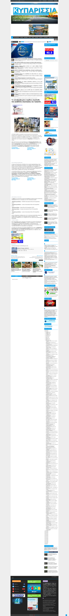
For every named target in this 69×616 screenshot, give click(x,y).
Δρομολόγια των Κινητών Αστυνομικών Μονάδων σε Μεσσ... (51, 394)
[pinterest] (18, 1)
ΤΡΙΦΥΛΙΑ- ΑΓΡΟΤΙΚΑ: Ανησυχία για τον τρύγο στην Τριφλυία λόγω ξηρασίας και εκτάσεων (16, 269)
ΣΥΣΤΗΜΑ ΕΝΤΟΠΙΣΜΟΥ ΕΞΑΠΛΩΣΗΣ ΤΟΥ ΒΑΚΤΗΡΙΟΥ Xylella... (51, 524)
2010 (46, 542)
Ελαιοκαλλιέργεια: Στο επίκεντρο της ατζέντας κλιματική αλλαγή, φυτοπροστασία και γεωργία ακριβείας (37, 270)
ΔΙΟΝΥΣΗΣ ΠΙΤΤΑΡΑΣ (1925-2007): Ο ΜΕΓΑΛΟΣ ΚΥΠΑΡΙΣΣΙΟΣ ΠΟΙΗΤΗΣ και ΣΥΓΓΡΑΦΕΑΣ (50, 179)
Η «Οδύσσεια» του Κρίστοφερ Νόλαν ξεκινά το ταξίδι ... (51, 514)
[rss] (22, 1)
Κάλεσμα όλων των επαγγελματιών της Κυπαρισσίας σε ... (51, 427)
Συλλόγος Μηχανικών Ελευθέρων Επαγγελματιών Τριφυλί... (50, 365)
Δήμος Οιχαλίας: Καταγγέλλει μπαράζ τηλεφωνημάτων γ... (50, 508)
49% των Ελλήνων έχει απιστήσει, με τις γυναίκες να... (51, 505)
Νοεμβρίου (47, 332)
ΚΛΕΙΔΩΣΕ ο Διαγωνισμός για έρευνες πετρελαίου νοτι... (51, 507)
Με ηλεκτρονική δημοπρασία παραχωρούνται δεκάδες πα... (51, 345)
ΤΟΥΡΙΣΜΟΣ (46, 37)
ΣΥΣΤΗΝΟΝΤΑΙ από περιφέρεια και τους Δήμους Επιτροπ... (51, 366)
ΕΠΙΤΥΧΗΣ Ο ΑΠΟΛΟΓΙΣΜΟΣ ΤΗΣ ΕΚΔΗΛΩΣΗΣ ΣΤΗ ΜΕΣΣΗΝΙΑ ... (50, 446)
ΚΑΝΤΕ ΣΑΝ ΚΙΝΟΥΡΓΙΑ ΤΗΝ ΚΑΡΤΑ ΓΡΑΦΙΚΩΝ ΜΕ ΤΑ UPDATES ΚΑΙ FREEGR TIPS (50, 276)
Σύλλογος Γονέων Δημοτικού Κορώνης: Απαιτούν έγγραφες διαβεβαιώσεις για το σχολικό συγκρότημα (50, 316)
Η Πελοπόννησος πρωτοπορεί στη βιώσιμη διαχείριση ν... (51, 422)
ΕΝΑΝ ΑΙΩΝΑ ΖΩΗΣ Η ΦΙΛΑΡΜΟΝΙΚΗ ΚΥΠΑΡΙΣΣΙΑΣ (49, 182)
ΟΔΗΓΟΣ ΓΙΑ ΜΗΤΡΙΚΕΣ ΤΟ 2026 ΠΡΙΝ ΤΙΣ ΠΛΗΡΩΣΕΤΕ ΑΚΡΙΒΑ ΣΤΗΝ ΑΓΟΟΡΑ (50, 283)
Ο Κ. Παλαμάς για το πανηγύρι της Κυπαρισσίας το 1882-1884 (50, 195)
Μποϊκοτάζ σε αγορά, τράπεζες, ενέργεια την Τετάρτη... (51, 459)
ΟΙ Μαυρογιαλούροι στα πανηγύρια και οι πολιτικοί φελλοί (51, 236)
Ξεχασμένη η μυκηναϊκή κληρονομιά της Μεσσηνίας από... (51, 434)
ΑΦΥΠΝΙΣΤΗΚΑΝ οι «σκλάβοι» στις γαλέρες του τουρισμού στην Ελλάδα (50, 252)
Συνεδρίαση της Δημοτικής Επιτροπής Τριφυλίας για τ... (50, 461)
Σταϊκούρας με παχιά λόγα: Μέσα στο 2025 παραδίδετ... (51, 493)
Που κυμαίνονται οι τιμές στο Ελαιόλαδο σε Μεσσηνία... (51, 504)
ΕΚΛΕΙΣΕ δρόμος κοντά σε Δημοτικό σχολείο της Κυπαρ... (51, 481)
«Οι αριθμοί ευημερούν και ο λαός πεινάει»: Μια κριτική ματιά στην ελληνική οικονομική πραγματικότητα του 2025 (50, 164)
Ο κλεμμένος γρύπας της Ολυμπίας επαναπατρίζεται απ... (50, 425)
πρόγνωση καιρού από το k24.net (50, 155)
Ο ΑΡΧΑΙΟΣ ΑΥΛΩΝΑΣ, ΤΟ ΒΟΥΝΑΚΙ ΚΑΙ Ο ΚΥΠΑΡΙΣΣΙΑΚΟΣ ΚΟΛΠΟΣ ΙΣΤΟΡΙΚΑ (49, 190)
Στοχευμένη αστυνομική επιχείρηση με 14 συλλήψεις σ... (51, 449)
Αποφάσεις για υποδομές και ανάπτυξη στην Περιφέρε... (51, 517)
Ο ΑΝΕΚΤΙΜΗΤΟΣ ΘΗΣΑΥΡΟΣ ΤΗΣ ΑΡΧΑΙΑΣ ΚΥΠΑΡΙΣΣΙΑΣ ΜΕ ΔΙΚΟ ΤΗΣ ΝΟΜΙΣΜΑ (50, 194)
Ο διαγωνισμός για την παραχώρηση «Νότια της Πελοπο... (51, 400)
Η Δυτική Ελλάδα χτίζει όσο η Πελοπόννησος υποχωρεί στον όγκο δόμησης (52, 554)
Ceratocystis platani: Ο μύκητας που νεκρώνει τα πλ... (51, 515)
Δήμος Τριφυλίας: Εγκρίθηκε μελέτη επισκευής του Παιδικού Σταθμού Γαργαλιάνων (27, 62)
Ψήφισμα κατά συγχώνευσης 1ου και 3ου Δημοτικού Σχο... (51, 368)
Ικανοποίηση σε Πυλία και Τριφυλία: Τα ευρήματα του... (51, 462)
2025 (46, 331)
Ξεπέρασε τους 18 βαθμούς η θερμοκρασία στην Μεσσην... (51, 452)
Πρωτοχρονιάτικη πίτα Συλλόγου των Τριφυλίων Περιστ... (51, 412)
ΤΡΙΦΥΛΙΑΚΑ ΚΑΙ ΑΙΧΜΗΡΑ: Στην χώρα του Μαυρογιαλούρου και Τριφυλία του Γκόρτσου (50, 238)
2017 (46, 536)
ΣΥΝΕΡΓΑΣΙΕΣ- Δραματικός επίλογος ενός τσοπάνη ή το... (51, 450)
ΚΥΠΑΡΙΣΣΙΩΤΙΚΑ (50, 0)
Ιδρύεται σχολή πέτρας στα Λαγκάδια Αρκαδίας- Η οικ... (50, 403)
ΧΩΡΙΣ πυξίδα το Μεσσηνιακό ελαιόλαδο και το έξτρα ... (51, 431)
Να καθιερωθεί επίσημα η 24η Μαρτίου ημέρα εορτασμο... (52, 498)
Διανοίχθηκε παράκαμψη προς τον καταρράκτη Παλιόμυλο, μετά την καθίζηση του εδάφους (50, 313)
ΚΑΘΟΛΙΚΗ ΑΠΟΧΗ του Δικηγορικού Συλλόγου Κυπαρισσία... (50, 430)
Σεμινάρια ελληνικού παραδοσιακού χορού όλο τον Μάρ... (51, 455)
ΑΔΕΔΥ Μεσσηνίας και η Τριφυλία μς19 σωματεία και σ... (51, 474)
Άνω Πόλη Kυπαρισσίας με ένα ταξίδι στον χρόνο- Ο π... (51, 486)
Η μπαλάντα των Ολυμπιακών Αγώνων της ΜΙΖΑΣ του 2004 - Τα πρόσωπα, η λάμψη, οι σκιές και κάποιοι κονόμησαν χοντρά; (50, 263)
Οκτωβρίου (47, 333)
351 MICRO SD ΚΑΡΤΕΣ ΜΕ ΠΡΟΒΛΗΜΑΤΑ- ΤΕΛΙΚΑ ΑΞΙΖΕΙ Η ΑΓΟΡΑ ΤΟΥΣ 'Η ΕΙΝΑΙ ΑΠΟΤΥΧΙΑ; (51, 281)
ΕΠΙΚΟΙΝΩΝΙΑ (45, 0)
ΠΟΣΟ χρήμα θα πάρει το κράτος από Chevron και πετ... (52, 372)
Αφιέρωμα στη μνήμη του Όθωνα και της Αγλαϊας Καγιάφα (50, 186)
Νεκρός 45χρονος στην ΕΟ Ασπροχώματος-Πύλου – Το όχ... (51, 440)
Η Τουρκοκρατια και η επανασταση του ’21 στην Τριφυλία (50, 189)
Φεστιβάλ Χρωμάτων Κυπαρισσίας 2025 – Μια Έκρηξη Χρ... (52, 436)
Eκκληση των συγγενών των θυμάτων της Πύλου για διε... (51, 479)
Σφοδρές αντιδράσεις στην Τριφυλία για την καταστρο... (51, 511)
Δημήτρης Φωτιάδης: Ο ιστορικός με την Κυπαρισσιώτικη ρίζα (49, 176)
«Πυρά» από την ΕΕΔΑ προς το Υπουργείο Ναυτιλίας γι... (51, 421)
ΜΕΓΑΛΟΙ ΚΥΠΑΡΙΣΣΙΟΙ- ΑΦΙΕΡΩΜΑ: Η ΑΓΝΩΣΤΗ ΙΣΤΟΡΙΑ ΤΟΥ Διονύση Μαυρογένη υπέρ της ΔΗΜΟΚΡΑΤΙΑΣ (50, 170)
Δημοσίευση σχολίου (15, 279)
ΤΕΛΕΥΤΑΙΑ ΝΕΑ (46, 552)
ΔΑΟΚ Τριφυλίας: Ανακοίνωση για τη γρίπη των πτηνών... (51, 419)
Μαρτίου (47, 339)
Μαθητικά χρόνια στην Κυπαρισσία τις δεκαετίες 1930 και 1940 (50, 185)
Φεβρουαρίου (48, 340)
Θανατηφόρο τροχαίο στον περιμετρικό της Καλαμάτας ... (51, 520)
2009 (46, 543)
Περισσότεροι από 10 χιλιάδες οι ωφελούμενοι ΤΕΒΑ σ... (50, 378)
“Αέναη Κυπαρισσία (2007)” (47, 184)
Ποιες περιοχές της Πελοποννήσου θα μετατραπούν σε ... (51, 384)
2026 (46, 330)
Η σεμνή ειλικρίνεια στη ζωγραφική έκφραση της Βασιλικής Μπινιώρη (50, 180)
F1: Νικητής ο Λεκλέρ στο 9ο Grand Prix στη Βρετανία (50, 247)
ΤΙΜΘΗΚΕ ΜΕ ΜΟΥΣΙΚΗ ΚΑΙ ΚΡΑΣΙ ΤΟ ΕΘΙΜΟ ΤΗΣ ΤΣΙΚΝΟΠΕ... (52, 439)
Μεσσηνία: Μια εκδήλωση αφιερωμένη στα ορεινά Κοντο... (51, 453)
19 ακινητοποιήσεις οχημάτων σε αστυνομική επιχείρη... (51, 410)
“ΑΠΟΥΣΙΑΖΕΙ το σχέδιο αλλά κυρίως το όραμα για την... (52, 480)
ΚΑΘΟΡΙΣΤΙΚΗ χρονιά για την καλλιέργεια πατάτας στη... (51, 385)
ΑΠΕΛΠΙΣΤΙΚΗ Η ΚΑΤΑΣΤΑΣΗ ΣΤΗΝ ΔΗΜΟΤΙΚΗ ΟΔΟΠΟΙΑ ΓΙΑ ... (50, 424)
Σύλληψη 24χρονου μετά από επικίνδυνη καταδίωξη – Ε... (51, 408)
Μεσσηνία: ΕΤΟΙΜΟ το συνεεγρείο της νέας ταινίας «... (51, 489)
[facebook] (15, 1)
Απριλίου (47, 338)
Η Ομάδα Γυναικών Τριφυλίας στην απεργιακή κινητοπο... (52, 391)
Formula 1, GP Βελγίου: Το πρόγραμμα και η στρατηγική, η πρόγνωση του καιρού (50, 245)
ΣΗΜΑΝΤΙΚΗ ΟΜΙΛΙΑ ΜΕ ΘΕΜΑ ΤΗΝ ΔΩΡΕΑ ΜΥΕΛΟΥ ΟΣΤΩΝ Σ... (51, 388)
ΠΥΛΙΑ (30, 37)
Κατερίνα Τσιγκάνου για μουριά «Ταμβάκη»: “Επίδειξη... (51, 501)
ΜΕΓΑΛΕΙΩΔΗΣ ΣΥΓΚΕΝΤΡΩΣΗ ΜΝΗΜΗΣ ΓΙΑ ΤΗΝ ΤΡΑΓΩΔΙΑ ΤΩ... (52, 344)
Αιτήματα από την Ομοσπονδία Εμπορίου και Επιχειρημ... (51, 363)
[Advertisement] (56, 68)
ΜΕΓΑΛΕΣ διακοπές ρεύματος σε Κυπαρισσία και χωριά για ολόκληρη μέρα (50, 161)
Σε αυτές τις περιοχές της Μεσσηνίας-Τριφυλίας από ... (50, 477)
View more (41, 260)
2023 (46, 531)
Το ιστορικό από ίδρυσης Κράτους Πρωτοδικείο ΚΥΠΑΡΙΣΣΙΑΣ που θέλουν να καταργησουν (50, 200)
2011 (46, 541)
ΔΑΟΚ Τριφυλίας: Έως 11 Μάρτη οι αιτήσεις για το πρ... (51, 362)
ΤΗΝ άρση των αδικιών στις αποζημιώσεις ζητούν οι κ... (51, 348)
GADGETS (41, 37)
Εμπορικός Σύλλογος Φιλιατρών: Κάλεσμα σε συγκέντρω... (51, 350)
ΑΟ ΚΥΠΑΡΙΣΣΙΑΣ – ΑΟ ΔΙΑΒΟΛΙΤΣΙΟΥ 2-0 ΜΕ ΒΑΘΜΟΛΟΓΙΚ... (52, 476)
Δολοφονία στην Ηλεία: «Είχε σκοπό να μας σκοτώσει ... (51, 496)
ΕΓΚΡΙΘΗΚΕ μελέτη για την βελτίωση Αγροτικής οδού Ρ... (50, 521)
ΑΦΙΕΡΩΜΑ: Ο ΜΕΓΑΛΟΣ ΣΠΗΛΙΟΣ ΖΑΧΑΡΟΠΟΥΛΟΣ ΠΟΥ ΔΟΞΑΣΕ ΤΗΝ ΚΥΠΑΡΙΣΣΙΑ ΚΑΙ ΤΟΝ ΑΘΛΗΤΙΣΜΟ (50, 172)
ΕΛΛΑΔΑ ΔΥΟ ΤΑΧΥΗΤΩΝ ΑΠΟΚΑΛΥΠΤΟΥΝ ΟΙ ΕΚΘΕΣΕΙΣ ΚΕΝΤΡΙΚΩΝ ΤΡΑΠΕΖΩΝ (50, 256)
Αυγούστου (47, 335)
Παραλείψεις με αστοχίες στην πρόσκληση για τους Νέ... (52, 492)
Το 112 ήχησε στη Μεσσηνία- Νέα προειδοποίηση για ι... (50, 490)
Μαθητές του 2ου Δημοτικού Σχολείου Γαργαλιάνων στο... (51, 467)
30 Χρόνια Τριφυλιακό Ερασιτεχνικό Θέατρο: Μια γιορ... (51, 396)
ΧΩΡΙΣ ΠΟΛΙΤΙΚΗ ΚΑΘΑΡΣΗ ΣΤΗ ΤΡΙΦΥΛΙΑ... (50, 234)
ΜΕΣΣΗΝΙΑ (55, 0)
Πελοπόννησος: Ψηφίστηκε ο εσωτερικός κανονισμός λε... (51, 375)
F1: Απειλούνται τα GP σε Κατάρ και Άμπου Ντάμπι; (51, 246)
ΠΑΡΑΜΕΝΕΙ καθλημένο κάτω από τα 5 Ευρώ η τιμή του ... (52, 397)
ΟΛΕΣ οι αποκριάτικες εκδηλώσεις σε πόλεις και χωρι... (51, 353)
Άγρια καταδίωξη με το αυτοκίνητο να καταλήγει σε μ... (50, 416)
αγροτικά (13, 262)
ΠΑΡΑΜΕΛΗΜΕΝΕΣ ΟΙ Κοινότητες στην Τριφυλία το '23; (51, 235)
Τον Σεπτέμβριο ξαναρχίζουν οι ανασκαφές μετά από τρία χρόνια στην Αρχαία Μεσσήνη (50, 311)
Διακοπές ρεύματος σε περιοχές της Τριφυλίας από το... (52, 470)
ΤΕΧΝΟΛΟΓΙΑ (51, 37)
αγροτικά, (21, 103)
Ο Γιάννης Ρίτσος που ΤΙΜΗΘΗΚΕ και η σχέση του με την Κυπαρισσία (50, 178)
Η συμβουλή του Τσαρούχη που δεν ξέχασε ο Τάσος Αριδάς (50, 198)
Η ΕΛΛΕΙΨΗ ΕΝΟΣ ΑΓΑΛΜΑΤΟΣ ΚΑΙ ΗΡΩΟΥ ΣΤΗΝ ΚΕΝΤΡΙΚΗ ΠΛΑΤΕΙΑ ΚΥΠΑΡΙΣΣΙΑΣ (50, 188)
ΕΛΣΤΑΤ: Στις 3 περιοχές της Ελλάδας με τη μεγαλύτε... (51, 468)
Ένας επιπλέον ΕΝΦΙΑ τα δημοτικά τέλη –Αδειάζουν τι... (51, 413)
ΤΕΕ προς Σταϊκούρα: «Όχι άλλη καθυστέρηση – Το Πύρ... (52, 495)
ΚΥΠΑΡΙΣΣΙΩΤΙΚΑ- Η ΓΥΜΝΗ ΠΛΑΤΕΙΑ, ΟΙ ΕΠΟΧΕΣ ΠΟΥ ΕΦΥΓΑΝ (50, 196)
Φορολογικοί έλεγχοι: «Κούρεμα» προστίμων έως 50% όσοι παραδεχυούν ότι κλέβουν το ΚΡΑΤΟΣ (50, 254)
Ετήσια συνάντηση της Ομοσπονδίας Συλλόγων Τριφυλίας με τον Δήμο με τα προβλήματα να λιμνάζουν (44, 41)
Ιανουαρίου (47, 530)
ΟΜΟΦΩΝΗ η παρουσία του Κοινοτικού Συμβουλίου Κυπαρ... (51, 376)
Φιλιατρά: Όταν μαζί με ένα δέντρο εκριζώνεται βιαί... (52, 445)
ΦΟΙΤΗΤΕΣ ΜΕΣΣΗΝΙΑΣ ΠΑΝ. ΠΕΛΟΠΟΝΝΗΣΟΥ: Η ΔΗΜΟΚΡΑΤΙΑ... (51, 356)
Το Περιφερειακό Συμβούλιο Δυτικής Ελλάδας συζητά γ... (52, 379)
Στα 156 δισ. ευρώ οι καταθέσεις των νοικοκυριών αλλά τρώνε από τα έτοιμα (50, 259)
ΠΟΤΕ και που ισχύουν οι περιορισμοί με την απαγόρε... (52, 471)
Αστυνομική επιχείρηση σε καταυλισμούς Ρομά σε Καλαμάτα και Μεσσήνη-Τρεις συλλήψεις (50, 310)
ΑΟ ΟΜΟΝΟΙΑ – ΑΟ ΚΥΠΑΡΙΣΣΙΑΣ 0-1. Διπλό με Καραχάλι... (51, 405)
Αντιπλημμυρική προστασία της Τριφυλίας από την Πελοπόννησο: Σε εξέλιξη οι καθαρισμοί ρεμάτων (53, 571)
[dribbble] (21, 1)
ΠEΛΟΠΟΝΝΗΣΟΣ (16, 37)
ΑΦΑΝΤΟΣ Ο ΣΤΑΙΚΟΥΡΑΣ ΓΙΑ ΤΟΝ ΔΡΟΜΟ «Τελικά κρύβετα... (51, 529)
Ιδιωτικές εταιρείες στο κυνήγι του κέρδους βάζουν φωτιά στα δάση (51, 267)
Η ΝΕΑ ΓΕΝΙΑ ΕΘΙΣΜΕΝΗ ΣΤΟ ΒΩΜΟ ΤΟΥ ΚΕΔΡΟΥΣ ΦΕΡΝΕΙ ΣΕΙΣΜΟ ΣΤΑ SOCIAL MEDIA (50, 279)
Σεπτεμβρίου (47, 334)
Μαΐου (47, 337)
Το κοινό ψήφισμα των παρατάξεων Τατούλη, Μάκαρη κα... (52, 354)
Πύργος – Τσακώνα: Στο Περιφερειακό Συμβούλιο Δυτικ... (51, 347)
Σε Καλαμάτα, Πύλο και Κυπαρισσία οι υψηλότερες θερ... (51, 415)
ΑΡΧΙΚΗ (40, 0)
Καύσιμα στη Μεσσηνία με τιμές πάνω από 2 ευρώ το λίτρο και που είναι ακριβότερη (53, 210)
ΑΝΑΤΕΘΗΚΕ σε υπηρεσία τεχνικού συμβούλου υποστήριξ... (50, 357)
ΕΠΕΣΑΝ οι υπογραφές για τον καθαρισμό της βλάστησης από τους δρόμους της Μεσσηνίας (52, 214)
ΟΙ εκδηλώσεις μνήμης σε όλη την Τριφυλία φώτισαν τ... (51, 341)
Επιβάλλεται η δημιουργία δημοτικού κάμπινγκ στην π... (50, 447)
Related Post (14, 260)
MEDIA (33, 37)
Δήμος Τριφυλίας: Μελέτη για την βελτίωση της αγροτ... (51, 402)
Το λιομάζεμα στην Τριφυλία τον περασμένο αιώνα (51, 183)
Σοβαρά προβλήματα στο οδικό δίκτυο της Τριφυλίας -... (51, 381)
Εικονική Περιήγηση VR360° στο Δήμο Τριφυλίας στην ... (51, 437)
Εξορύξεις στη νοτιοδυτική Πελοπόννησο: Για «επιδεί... (52, 464)
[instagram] (23, 1)
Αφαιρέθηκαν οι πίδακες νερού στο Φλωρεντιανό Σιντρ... (50, 418)
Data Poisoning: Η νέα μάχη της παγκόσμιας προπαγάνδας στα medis (50, 266)
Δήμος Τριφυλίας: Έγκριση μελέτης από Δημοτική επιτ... (51, 484)
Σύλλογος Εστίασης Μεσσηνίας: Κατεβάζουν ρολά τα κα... (51, 360)
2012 (46, 540)
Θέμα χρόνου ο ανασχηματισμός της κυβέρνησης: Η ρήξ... (50, 513)
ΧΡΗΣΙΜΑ (36, 37)
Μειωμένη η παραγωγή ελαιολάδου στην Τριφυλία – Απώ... (51, 465)
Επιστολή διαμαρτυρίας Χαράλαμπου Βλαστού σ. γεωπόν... (52, 433)
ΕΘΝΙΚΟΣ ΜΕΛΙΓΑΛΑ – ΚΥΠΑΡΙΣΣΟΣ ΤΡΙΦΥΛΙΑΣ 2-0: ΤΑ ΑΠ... (50, 393)
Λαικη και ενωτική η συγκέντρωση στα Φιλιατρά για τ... (51, 342)
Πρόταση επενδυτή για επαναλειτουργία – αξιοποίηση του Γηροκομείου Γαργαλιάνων (28, 58)
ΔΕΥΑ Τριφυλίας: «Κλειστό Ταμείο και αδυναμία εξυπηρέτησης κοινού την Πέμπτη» (50, 159)
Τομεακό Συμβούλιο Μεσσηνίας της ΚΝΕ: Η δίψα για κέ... (51, 387)
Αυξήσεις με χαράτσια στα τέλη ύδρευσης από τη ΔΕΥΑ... (52, 369)
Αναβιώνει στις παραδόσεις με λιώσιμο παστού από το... (51, 406)
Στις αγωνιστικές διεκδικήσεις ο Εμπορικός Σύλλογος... (51, 518)
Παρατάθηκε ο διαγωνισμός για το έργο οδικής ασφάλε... (51, 351)
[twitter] (16, 1)
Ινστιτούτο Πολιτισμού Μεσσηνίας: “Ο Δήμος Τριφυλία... (51, 526)
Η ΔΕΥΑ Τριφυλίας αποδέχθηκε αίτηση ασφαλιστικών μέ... (51, 483)
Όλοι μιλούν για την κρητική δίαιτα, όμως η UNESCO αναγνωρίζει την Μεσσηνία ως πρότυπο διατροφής (26, 269)
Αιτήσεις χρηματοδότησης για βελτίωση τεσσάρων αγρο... (51, 499)
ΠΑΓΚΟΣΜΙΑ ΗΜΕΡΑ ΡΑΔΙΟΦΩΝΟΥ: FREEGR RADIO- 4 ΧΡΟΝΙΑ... (51, 523)
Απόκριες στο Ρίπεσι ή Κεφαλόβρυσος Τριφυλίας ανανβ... (51, 382)
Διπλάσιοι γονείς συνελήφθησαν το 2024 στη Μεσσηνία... (52, 527)
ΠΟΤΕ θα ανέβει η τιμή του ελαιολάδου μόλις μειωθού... (52, 409)
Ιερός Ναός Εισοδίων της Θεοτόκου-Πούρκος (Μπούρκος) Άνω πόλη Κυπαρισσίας (50, 174)
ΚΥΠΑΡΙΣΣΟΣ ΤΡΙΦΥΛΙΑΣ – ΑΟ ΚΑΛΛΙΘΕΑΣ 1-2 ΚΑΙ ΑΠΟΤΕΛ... (52, 487)
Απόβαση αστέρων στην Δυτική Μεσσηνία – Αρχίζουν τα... (51, 390)
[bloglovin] (19, 1)
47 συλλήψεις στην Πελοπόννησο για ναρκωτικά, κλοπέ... (51, 428)
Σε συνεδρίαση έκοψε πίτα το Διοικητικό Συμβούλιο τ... (51, 502)
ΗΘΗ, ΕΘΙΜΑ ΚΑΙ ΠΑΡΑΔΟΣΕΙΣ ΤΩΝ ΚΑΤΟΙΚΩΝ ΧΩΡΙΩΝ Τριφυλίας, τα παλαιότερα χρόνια (50, 175)
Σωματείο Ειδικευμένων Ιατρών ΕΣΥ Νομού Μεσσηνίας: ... (51, 510)
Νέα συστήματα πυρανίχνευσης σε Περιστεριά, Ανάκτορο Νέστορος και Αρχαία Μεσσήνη (50, 314)
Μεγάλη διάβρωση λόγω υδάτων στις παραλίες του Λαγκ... (51, 443)
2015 (46, 538)
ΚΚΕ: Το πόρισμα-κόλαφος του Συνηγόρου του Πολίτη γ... (51, 456)
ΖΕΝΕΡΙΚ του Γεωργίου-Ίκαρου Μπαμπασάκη (50, 181)
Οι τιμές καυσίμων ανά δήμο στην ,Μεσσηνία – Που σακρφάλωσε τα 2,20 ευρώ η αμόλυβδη (53, 218)
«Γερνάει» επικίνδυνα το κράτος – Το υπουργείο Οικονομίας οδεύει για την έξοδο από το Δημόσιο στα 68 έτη (50, 258)
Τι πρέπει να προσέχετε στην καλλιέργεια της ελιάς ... (51, 374)
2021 (46, 533)
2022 (46, 532)
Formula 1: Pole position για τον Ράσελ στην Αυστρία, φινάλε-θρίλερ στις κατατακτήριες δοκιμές (51, 249)
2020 (46, 534)
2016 (46, 537)
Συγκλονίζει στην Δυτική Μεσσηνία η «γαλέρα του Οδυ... (52, 442)
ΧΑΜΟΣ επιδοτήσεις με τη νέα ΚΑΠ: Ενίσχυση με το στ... (52, 458)
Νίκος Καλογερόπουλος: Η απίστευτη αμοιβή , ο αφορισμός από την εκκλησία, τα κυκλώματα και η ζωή (50, 192)
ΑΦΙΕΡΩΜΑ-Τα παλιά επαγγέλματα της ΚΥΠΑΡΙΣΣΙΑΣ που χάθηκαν (49, 199)
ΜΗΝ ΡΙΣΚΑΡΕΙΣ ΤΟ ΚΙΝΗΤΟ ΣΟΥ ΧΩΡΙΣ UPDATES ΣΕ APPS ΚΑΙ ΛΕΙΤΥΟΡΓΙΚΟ (51, 278)
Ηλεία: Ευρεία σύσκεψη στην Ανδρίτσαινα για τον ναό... (51, 359)
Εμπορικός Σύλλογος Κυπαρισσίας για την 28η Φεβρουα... (52, 399)
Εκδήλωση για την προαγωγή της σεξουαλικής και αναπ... (52, 371)
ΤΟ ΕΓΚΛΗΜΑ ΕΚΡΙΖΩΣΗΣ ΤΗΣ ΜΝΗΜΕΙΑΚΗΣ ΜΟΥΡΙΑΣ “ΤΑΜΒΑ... (52, 473)
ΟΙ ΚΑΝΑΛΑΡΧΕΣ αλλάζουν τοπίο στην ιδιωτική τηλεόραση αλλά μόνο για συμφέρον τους (50, 265)
